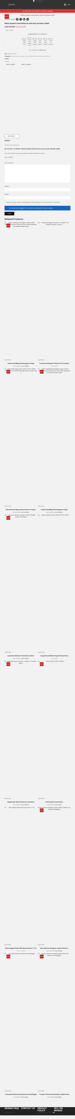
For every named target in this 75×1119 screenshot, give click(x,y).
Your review (9, 163)
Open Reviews (11, 136)
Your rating (9, 157)
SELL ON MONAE (58, 1109)
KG (54, 1112)
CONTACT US (28, 1108)
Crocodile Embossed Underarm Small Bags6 (21, 1094)
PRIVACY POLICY (42, 1109)
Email (7, 194)
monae (7, 61)
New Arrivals (28, 56)
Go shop (49, 11)
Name (7, 186)
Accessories (15, 56)
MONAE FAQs (12, 1108)
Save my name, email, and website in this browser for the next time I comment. (33, 202)
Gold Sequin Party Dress (54, 802)
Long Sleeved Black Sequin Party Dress (54, 656)
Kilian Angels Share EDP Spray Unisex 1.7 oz (20, 948)
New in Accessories (39, 56)
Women (48, 56)
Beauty (22, 56)
